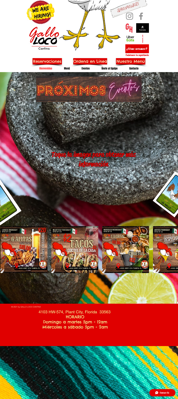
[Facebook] (141, 16)
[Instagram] (129, 16)
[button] (24, 249)
